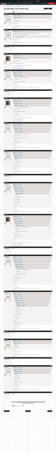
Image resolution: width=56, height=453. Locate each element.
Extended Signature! (14, 88)
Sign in (46, 3)
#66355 (51, 255)
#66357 (51, 331)
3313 (11, 405)
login (27, 402)
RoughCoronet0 (18, 31)
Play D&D (9, 3)
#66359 (51, 357)
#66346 (51, 70)
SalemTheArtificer (18, 15)
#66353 (51, 214)
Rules (14, 3)
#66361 (51, 392)
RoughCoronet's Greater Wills (17, 68)
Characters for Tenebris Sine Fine (17, 66)
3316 (18, 405)
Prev (4, 405)
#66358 (51, 339)
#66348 (51, 98)
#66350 (51, 150)
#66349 (51, 122)
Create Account (52, 3)
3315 (15, 405)
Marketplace (31, 3)
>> (20, 17)
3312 (9, 405)
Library (19, 3)
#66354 (51, 247)
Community (24, 3)
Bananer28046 (18, 17)
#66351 (51, 174)
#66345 (51, 53)
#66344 (51, 45)
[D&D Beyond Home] (3, 3)
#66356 (51, 291)
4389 (20, 405)
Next (22, 405)
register (33, 402)
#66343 (51, 29)
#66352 (51, 182)
